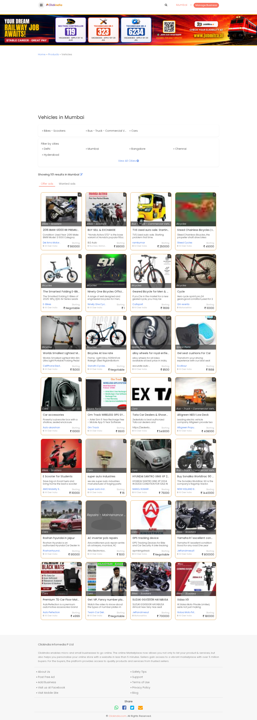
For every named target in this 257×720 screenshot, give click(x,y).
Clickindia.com (117, 716)
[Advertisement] (128, 85)
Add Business (47, 682)
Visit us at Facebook (51, 687)
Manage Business (206, 5)
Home (42, 54)
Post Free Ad (46, 677)
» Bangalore (137, 149)
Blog (135, 693)
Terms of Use (141, 682)
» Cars (133, 131)
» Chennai (179, 149)
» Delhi (46, 149)
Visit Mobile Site (48, 693)
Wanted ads (67, 184)
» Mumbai (92, 149)
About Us (44, 672)
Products (53, 54)
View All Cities (127, 161)
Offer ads (47, 184)
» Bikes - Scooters (53, 131)
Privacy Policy (141, 687)
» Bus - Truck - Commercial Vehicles (107, 131)
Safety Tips (139, 672)
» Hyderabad (50, 155)
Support (137, 677)
